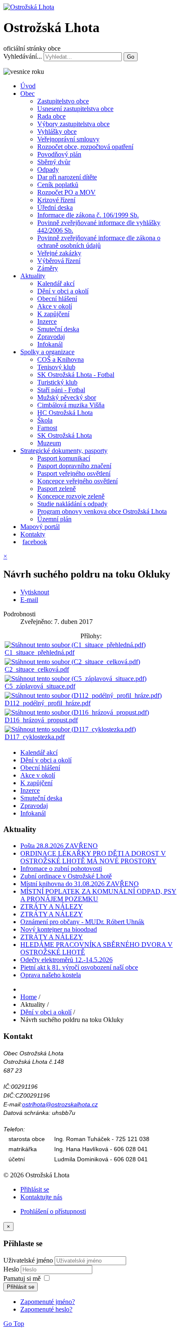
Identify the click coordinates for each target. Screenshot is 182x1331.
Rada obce (51, 116)
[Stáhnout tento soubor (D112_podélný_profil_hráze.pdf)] (83, 695)
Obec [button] (27, 93)
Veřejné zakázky (59, 253)
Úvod (28, 85)
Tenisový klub (56, 367)
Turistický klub (57, 382)
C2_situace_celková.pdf (37, 669)
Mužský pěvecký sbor (66, 397)
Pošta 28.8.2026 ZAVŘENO (59, 845)
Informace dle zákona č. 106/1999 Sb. (88, 215)
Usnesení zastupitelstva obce (75, 108)
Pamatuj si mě (22, 1278)
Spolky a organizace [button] (47, 351)
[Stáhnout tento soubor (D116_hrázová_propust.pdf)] (77, 712)
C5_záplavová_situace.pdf (40, 686)
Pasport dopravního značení (74, 465)
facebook (34, 541)
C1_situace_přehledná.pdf (39, 652)
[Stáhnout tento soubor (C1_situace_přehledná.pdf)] (75, 644)
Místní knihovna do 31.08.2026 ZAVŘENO (79, 883)
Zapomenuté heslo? (46, 1309)
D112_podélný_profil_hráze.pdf (48, 703)
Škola (44, 420)
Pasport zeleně (56, 488)
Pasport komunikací (63, 458)
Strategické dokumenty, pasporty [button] (64, 450)
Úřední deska (55, 207)
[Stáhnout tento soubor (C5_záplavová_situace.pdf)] (75, 678)
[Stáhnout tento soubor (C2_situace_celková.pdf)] (72, 661)
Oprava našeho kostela (50, 975)
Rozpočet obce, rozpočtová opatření (85, 146)
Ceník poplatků (57, 184)
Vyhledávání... (22, 56)
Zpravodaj (51, 336)
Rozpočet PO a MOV (66, 192)
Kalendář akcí (55, 283)
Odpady (48, 169)
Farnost (47, 427)
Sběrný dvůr (53, 161)
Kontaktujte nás (41, 1197)
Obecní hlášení (57, 298)
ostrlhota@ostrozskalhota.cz (60, 1104)
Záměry (47, 268)
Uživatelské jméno (28, 1260)
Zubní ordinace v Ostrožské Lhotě (66, 876)
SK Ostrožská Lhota (64, 435)
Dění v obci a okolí (62, 291)
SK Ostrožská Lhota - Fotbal (75, 374)
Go (130, 57)
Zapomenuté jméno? (47, 1301)
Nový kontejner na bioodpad (58, 929)
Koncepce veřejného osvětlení (77, 481)
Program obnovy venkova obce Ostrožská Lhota (102, 511)
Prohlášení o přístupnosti (53, 1211)
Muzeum (49, 443)
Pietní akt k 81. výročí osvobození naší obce (79, 967)
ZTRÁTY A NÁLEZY (51, 906)
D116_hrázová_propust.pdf (41, 720)
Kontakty (32, 534)
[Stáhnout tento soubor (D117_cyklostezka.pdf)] (70, 729)
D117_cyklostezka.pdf (35, 736)
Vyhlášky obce (57, 131)
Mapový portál (40, 526)
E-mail (29, 599)
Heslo (12, 1269)
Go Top (13, 1323)
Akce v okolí (54, 306)
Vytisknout (34, 592)
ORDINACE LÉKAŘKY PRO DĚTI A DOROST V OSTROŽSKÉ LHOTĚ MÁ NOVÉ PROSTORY (93, 857)
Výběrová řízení (58, 260)
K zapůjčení (53, 313)
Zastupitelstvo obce (63, 101)
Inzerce (47, 321)
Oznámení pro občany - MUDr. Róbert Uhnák (82, 921)
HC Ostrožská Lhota (65, 412)
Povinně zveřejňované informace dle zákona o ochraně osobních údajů (98, 241)
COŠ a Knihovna (60, 359)
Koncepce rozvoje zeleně (71, 496)
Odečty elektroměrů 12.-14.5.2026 (66, 959)
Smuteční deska (58, 329)
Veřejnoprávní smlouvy (68, 139)
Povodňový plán (59, 154)
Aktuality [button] (32, 275)
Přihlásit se (34, 1189)
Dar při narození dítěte (67, 177)
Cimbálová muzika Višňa (71, 405)
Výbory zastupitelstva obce (73, 123)
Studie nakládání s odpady (72, 503)
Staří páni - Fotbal (61, 389)
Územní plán (54, 519)
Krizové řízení (56, 199)
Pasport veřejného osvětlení (73, 473)
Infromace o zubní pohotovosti (61, 868)
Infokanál (50, 344)
